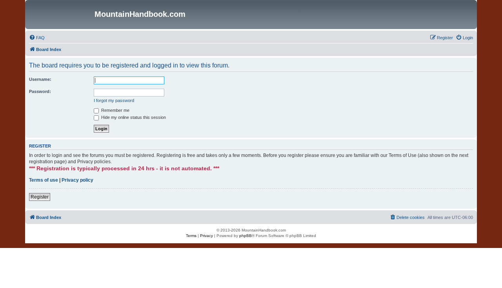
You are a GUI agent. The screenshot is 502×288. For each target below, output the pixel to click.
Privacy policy (77, 180)
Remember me (114, 110)
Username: (40, 79)
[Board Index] (61, 14)
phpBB (245, 235)
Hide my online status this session (133, 117)
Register (40, 197)
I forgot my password (114, 100)
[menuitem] (37, 37)
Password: (40, 91)
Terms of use (43, 180)
